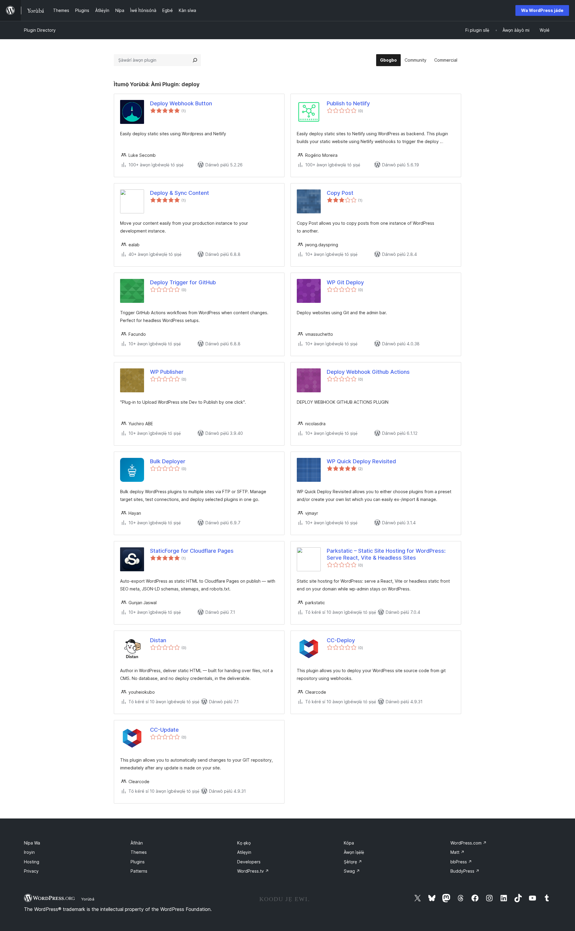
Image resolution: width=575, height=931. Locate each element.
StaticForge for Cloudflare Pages (192, 551)
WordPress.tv (253, 871)
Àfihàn (137, 842)
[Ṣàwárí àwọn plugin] (195, 60)
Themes (139, 852)
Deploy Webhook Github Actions (368, 372)
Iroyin (29, 852)
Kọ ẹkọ (244, 842)
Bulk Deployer (167, 461)
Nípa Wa (32, 842)
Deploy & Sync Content (179, 193)
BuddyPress (464, 871)
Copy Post (340, 193)
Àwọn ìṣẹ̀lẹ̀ (354, 852)
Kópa (349, 842)
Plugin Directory (40, 30)
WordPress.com (468, 842)
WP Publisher (167, 372)
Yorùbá (87, 899)
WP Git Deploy (345, 282)
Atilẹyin (244, 852)
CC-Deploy (341, 640)
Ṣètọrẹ (353, 861)
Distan (158, 640)
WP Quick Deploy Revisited (361, 461)
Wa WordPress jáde (542, 10)
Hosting (31, 861)
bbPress (461, 861)
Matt (457, 852)
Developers (249, 861)
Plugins (138, 861)
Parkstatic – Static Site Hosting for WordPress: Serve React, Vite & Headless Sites (386, 554)
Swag (352, 871)
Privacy (31, 871)
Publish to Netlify (348, 103)
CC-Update (164, 730)
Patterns (139, 871)
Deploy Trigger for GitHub (183, 282)
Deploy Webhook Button (181, 103)
